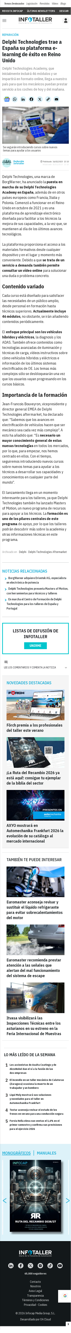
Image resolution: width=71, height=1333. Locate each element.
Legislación (31, 3)
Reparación (10, 35)
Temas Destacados (14, 3)
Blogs (63, 3)
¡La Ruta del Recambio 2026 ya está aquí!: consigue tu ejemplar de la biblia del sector (34, 778)
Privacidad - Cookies (35, 1305)
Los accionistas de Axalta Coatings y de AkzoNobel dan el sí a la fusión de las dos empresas (30, 1069)
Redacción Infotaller (18, 162)
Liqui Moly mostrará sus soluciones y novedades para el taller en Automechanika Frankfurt (28, 1099)
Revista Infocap (12, 11)
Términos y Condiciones (35, 1300)
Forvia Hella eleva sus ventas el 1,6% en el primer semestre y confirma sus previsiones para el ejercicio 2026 (33, 1125)
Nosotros (35, 1286)
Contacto (35, 1281)
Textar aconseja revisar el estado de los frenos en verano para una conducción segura (34, 1111)
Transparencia (35, 1295)
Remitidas (45, 3)
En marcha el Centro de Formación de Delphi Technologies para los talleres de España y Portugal (34, 603)
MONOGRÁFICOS (16, 1153)
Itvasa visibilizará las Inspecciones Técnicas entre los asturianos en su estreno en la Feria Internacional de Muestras (34, 1025)
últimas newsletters (41, 11)
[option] (35, 1196)
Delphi (22, 552)
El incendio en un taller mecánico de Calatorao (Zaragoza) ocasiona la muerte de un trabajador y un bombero (34, 1084)
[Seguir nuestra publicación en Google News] (7, 99)
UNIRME (35, 646)
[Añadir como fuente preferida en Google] (64, 1296)
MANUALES (46, 1153)
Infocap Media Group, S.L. (40, 1313)
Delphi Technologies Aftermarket (47, 552)
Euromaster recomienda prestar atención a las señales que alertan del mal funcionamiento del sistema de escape (34, 967)
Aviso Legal (35, 1291)
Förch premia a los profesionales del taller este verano (34, 727)
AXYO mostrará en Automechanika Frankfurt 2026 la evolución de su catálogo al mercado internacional (35, 833)
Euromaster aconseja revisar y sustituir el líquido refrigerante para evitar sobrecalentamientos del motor (35, 909)
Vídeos (55, 3)
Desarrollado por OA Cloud (35, 1319)
